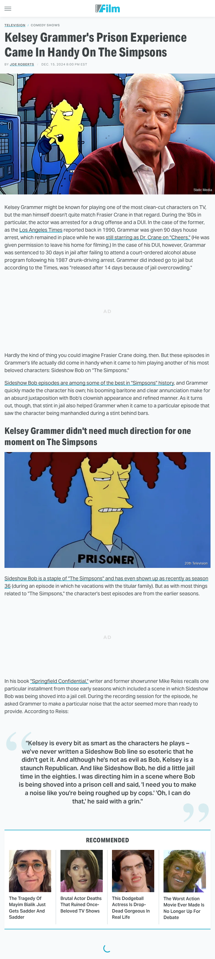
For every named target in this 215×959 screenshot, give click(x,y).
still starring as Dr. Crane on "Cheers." (148, 237)
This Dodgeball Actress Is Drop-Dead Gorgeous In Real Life (131, 907)
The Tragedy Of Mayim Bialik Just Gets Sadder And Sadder (27, 907)
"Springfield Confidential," (59, 681)
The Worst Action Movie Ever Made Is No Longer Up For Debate (183, 908)
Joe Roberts (22, 64)
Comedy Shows (45, 25)
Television (14, 25)
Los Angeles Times (40, 230)
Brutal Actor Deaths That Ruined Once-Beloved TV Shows (81, 904)
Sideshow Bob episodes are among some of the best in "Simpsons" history (89, 383)
